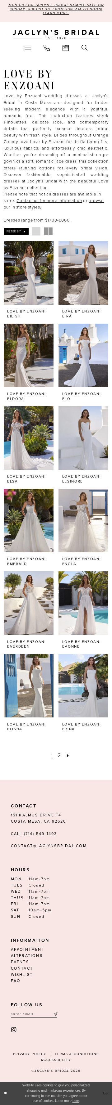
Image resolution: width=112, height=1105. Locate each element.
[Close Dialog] (5, 1093)
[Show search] (84, 48)
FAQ (16, 981)
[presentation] (29, 273)
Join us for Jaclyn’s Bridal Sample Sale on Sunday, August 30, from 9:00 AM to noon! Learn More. (56, 9)
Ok (106, 1093)
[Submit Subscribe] (54, 1014)
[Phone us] (46, 48)
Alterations (27, 956)
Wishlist (22, 974)
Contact (22, 968)
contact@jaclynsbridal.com (49, 846)
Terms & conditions (77, 1054)
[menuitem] (27, 48)
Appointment (27, 949)
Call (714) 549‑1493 (34, 834)
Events (20, 962)
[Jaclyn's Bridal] (56, 34)
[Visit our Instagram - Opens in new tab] (14, 1029)
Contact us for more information (49, 200)
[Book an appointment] (65, 48)
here (75, 1101)
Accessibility (56, 1060)
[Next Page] (68, 756)
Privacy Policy (29, 1054)
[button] (27, 48)
